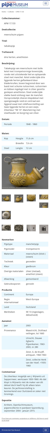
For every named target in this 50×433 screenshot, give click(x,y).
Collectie (11, 12)
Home (4, 12)
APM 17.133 (20, 12)
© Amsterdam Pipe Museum (11, 430)
